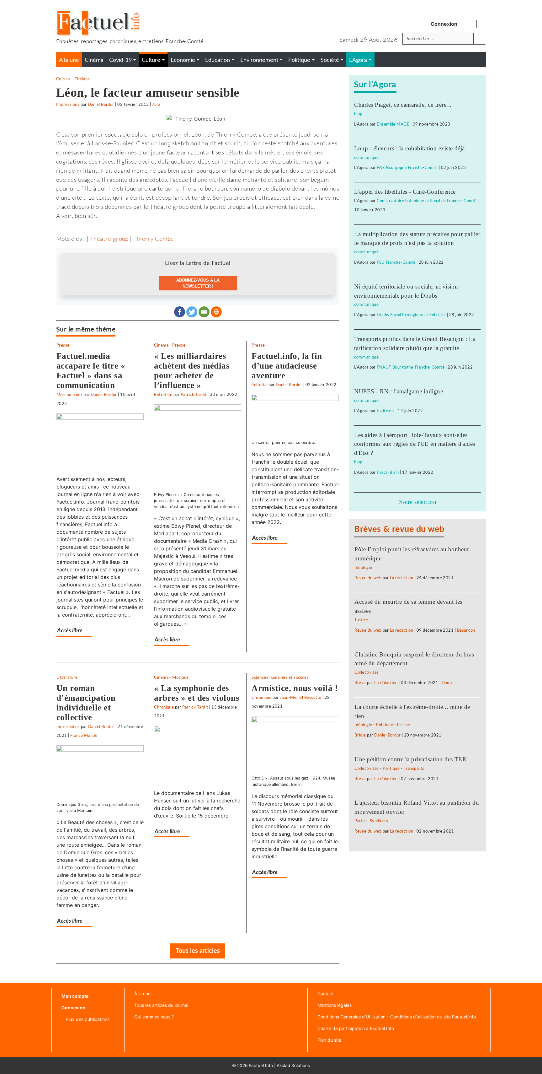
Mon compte (74, 996)
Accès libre (69, 630)
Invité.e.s (386, 411)
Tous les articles (198, 951)
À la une (142, 993)
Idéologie (363, 567)
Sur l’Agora (375, 84)
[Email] (204, 311)
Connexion (444, 24)
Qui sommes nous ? (154, 1016)
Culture (63, 79)
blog (358, 114)
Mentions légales (334, 1005)
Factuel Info (261, 1065)
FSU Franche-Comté (396, 262)
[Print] (216, 311)
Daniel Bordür (101, 104)
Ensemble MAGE (393, 124)
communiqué (366, 157)
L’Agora (358, 60)
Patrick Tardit (194, 395)
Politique (384, 725)
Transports (414, 768)
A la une (69, 60)
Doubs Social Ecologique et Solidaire (411, 315)
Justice (361, 620)
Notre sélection (417, 502)
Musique (180, 677)
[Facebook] (179, 311)
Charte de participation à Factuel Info (355, 1028)
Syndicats (379, 821)
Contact (325, 993)
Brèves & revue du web (399, 529)
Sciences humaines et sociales (280, 677)
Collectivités (366, 672)
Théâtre (82, 79)
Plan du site (329, 1040)
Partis (360, 821)
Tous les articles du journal (161, 1005)
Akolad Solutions (293, 1065)
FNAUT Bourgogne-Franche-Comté (410, 367)
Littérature (66, 677)
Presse (63, 345)
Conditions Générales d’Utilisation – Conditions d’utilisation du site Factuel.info (396, 1016)
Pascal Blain (388, 472)
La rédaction (401, 578)
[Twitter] (191, 311)
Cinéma (161, 345)
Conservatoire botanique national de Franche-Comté (427, 201)
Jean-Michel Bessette (300, 697)
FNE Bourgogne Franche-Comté (407, 168)
